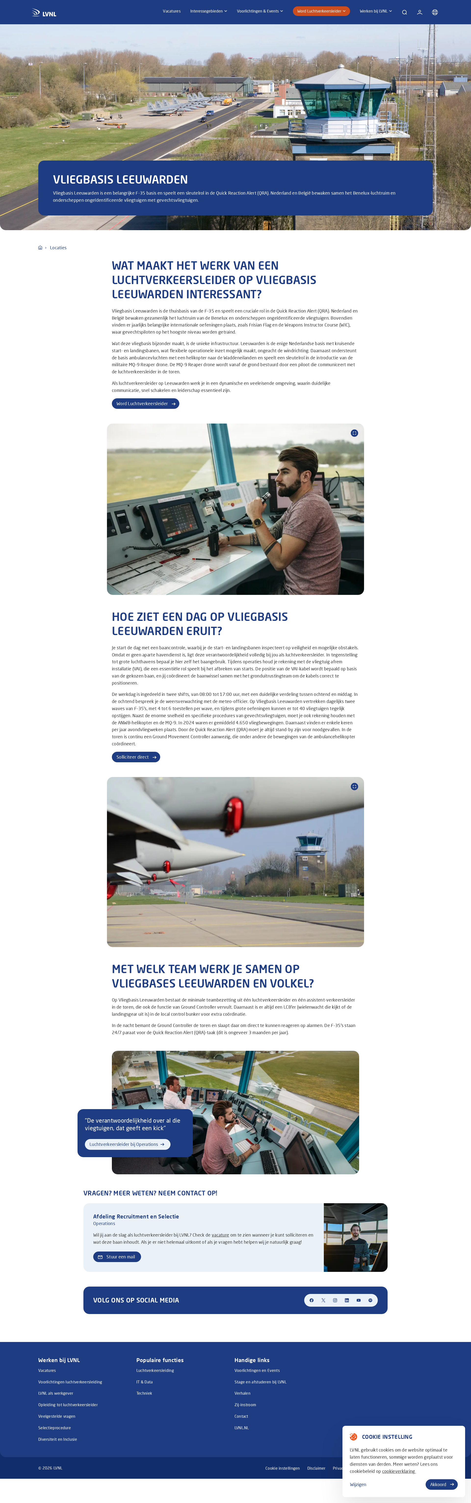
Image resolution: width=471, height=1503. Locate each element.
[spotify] (370, 1300)
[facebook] (311, 1300)
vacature (220, 1235)
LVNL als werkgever (55, 1393)
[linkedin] (346, 1300)
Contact (241, 1416)
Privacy (339, 1468)
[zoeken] (404, 12)
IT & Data (144, 1381)
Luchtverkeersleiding (155, 1370)
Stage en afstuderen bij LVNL (261, 1381)
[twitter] (323, 1300)
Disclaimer (316, 1468)
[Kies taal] (435, 12)
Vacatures (47, 1370)
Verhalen (242, 1393)
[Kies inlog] (420, 12)
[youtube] (358, 1300)
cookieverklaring (399, 1471)
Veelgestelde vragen (57, 1416)
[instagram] (335, 1300)
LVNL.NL (242, 1427)
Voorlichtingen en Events (257, 1370)
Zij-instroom (245, 1404)
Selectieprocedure (54, 1427)
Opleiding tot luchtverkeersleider (68, 1404)
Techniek (144, 1393)
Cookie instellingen (282, 1468)
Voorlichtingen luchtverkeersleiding (70, 1381)
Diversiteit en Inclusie (57, 1439)
